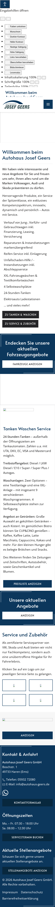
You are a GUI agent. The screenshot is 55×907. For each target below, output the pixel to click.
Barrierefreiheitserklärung (20, 898)
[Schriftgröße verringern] (32, 82)
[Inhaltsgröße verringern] (39, 77)
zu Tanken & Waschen (20, 314)
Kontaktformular (27, 802)
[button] (48, 104)
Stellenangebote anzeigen (27, 870)
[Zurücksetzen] (2, 19)
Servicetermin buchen (27, 837)
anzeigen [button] (27, 615)
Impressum (10, 892)
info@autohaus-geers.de (33, 784)
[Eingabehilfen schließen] (8, 18)
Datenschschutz (32, 892)
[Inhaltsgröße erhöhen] (44, 77)
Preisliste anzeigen (27, 584)
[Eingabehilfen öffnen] (5, 4)
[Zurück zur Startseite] (16, 104)
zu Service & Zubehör (20, 323)
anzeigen (27, 735)
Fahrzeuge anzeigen (27, 364)
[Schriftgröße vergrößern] (37, 82)
